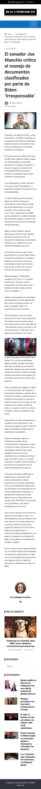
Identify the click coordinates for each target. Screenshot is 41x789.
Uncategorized (10, 48)
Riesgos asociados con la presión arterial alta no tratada (27, 704)
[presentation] (7, 635)
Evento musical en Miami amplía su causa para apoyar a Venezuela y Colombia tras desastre (28, 741)
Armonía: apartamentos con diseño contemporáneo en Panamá (20, 643)
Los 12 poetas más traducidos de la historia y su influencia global (27, 759)
